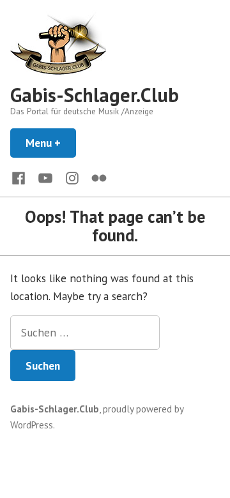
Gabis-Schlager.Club (94, 94)
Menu (51, 142)
